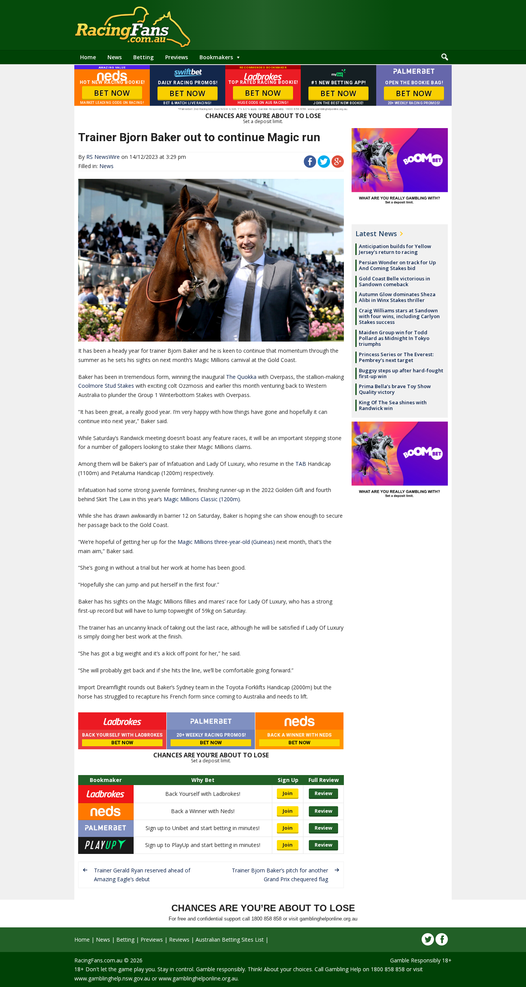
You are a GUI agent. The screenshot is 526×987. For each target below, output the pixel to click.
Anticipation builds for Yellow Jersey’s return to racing (395, 249)
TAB (300, 463)
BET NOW (112, 93)
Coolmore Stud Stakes (106, 385)
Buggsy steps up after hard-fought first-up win (401, 373)
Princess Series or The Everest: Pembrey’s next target (396, 357)
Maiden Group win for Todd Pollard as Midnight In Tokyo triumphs (394, 338)
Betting (143, 57)
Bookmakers (216, 57)
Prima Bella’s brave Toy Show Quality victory (395, 389)
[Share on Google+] (338, 165)
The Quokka (241, 376)
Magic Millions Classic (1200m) (202, 499)
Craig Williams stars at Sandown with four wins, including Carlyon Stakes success (399, 316)
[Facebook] (442, 939)
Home (88, 57)
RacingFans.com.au (98, 960)
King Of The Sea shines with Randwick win (393, 405)
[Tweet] (324, 165)
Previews (176, 57)
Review (323, 793)
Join (288, 793)
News (114, 57)
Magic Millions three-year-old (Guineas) (226, 541)
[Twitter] (428, 939)
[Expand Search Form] (445, 57)
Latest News (376, 233)
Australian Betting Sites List (230, 939)
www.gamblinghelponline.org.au (198, 978)
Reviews (179, 939)
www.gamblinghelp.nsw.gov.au (112, 978)
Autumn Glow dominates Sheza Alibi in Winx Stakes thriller (397, 297)
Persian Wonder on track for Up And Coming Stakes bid (397, 265)
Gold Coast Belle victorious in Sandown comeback (394, 281)
